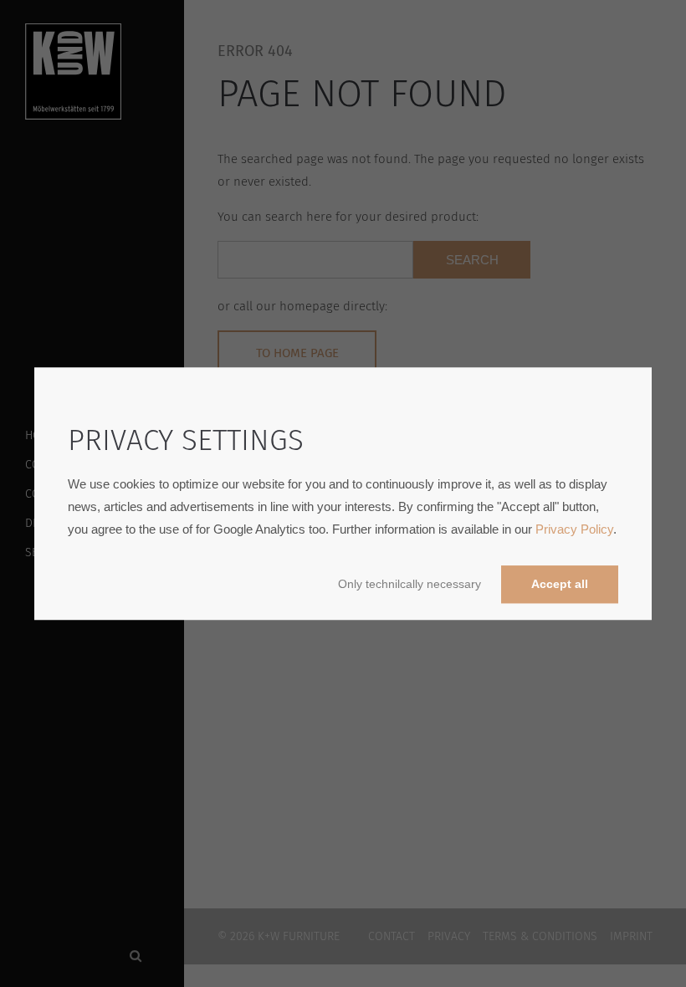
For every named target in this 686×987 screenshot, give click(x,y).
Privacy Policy (574, 529)
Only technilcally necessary (409, 584)
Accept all (559, 584)
